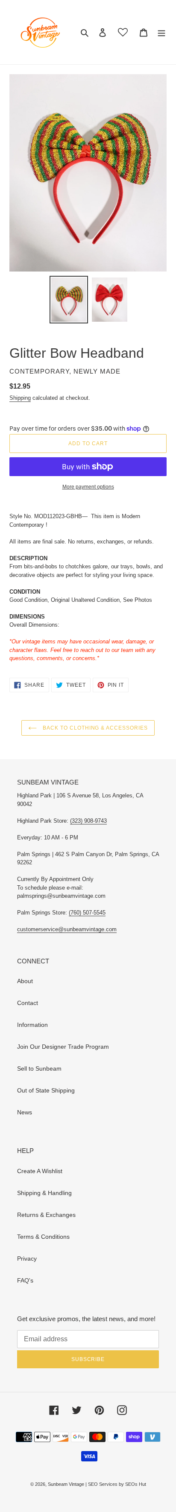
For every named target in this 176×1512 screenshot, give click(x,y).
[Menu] (161, 32)
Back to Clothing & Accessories (94, 728)
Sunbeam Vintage (66, 1484)
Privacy (27, 1258)
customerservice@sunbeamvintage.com (67, 929)
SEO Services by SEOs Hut (117, 1484)
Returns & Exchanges (46, 1214)
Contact (27, 1002)
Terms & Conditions (43, 1236)
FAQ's (25, 1280)
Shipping (20, 398)
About (25, 981)
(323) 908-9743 (88, 821)
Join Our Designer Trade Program (63, 1046)
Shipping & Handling (44, 1192)
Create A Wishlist (39, 1171)
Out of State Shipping (46, 1090)
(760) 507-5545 (87, 912)
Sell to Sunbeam (39, 1068)
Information (32, 1024)
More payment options (88, 487)
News (24, 1112)
